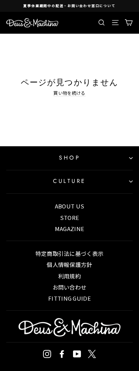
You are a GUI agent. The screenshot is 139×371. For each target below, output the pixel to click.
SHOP (69, 158)
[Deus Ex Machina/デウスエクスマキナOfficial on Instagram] (47, 354)
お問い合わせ (70, 287)
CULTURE (69, 181)
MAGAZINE (69, 229)
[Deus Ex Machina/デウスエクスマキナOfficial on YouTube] (77, 354)
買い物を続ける (69, 93)
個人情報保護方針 (69, 264)
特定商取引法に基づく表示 (70, 253)
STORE (69, 217)
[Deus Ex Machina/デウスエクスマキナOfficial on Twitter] (92, 354)
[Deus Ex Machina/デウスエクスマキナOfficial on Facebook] (62, 354)
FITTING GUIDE (69, 298)
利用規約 (69, 276)
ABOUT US (69, 206)
